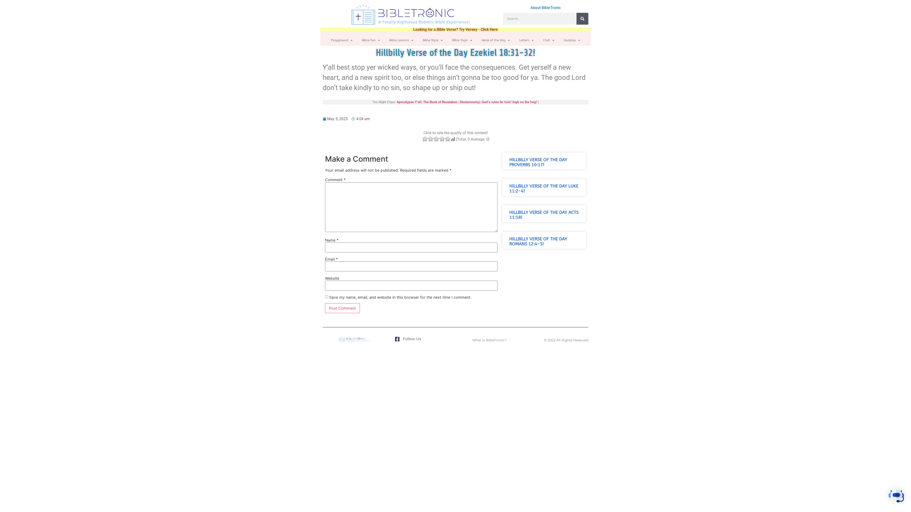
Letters (524, 40)
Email (331, 259)
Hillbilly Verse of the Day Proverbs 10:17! (538, 162)
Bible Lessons (399, 40)
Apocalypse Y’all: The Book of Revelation (427, 102)
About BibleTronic (545, 7)
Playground (339, 40)
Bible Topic (460, 40)
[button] (896, 496)
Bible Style (430, 40)
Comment (335, 180)
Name (332, 240)
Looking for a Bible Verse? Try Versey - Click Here (455, 29)
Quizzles (570, 40)
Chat (546, 40)
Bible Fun (369, 40)
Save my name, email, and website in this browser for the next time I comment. (400, 297)
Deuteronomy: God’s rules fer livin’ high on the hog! (498, 102)
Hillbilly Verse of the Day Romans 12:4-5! (538, 242)
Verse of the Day (494, 40)
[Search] (582, 19)
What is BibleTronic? (489, 340)
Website (332, 278)
